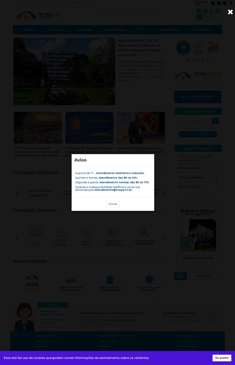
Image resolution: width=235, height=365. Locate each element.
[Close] (230, 12)
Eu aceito (222, 357)
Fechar (113, 204)
